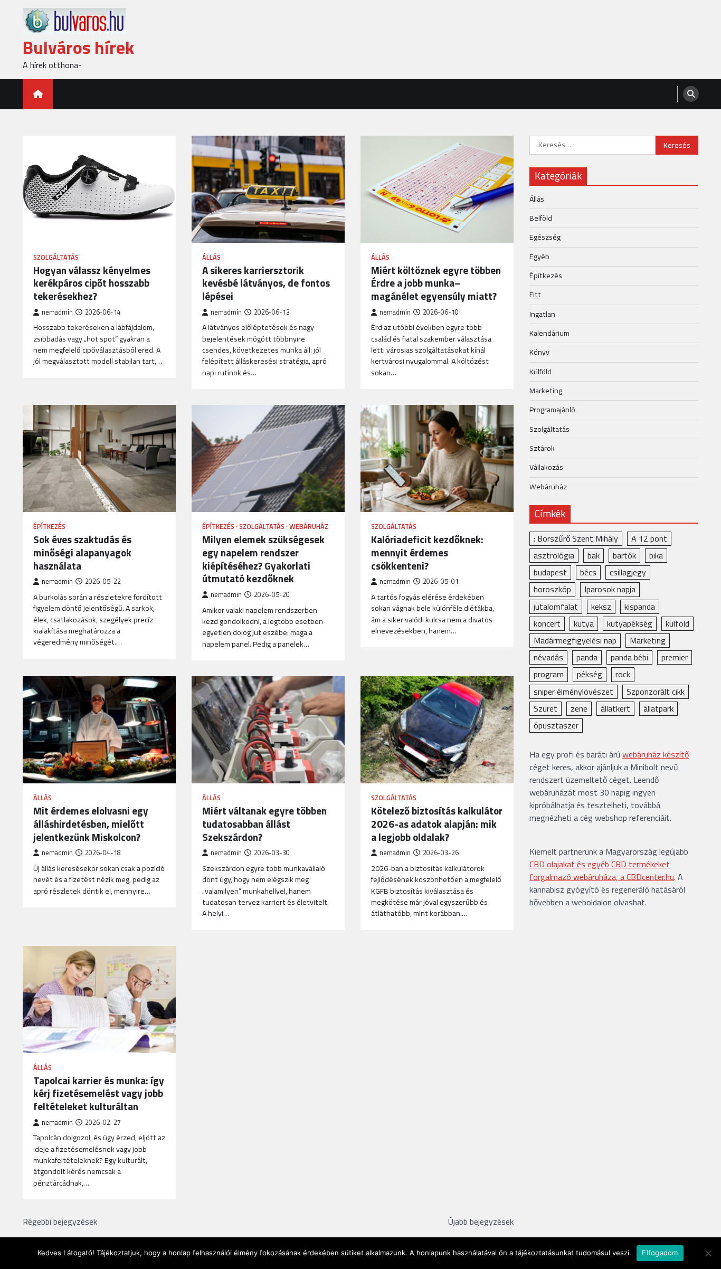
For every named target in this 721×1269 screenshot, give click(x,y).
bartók (624, 555)
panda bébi (629, 657)
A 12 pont (649, 538)
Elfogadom (660, 1252)
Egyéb (539, 256)
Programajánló (552, 409)
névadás (548, 657)
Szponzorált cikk (656, 691)
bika (656, 555)
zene (579, 708)
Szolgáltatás (56, 257)
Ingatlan (542, 313)
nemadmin (57, 312)
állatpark (658, 708)
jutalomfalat (556, 606)
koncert (547, 623)
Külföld (540, 371)
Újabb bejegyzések (481, 1221)
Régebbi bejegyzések (60, 1221)
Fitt (535, 294)
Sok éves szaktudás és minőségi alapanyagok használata (82, 552)
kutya (584, 623)
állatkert (615, 708)
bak (593, 555)
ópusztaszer (556, 724)
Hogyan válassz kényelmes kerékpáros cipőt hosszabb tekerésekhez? (91, 283)
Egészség (545, 237)
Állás (211, 257)
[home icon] (38, 94)
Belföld (540, 217)
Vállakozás (546, 467)
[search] (691, 94)
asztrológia (554, 555)
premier (674, 657)
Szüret (545, 708)
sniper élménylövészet (573, 691)
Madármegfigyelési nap (575, 639)
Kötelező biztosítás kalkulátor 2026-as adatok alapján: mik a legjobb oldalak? (436, 824)
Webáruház (308, 527)
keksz (601, 606)
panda (586, 657)
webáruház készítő (655, 754)
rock (622, 674)
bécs (588, 572)
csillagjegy (628, 572)
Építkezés (49, 527)
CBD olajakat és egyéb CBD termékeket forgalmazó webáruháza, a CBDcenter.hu (601, 870)
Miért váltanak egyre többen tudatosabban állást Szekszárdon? (264, 824)
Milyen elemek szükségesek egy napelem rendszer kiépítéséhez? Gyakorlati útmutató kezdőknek (263, 559)
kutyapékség (629, 623)
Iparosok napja (609, 589)
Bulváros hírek (78, 47)
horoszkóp (552, 589)
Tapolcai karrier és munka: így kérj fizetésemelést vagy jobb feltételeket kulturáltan (98, 1093)
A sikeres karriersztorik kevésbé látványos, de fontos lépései (266, 283)
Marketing (545, 390)
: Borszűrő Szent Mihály (576, 538)
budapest (550, 572)
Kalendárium (549, 332)
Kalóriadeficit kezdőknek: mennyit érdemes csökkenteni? (427, 552)
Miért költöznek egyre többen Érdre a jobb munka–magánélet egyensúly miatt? (436, 283)
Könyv (539, 352)
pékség (589, 674)
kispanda (639, 606)
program (549, 674)
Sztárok (542, 447)
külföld (677, 623)
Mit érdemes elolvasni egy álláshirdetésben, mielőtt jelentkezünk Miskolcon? (90, 824)
